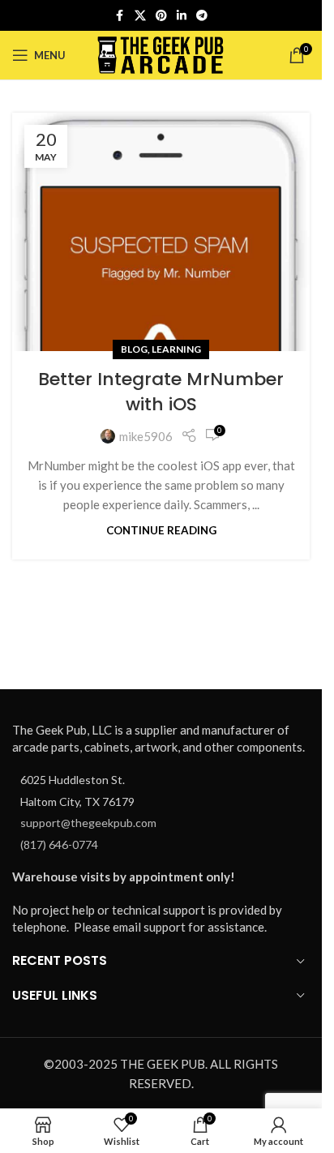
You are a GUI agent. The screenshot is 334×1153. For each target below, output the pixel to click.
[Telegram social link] (201, 16)
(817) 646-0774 (59, 844)
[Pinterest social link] (161, 16)
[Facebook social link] (120, 16)
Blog (134, 349)
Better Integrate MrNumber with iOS (161, 391)
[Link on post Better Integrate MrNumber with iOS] (161, 232)
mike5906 (146, 436)
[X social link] (140, 16)
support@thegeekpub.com (88, 822)
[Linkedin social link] (181, 16)
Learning (176, 349)
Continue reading (161, 530)
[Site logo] (161, 53)
